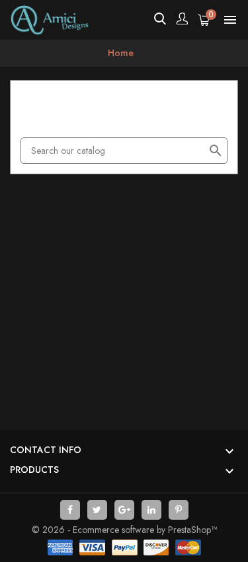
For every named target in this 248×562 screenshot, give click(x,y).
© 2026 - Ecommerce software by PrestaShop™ (124, 529)
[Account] (182, 20)
